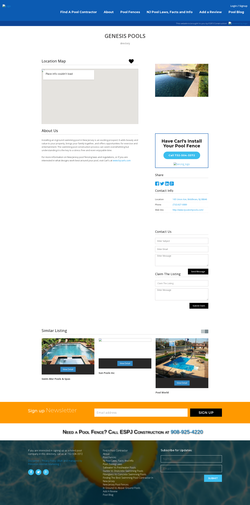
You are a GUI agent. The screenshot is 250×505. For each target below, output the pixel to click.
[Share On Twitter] (162, 183)
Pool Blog (108, 494)
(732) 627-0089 (180, 204)
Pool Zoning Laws (112, 464)
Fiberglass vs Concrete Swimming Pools (124, 474)
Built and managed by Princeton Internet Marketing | (55, 462)
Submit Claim (199, 305)
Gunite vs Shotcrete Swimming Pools (123, 471)
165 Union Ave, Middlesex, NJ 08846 (190, 199)
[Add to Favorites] (133, 60)
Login (233, 5)
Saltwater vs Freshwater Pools (119, 467)
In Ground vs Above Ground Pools (121, 488)
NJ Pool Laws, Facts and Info (118, 460)
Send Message (198, 271)
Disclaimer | (35, 460)
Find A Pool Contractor (115, 450)
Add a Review (110, 491)
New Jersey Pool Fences (116, 484)
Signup (243, 5)
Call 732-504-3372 (182, 155)
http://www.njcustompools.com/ (188, 209)
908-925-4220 (187, 432)
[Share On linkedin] (167, 183)
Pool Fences (109, 457)
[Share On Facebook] (157, 183)
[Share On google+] (172, 183)
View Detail (68, 369)
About (106, 453)
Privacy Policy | (50, 460)
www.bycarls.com (122, 160)
